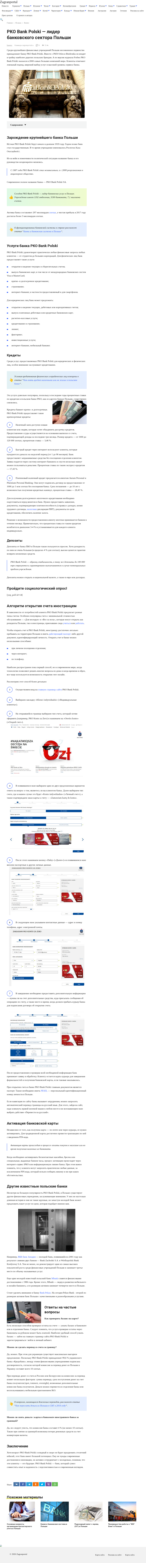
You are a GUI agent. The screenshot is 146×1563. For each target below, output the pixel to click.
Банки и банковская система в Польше (42, 231)
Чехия (46, 6)
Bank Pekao (45, 1292)
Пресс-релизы (7, 15)
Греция (82, 6)
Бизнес (9, 45)
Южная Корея (79, 11)
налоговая (32, 509)
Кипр (110, 6)
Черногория (56, 11)
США (17, 11)
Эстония (123, 11)
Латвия (36, 11)
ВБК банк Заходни (27, 1257)
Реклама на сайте (137, 11)
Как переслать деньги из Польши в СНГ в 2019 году (41, 1405)
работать (80, 623)
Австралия (102, 11)
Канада (67, 11)
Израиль (92, 6)
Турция (132, 6)
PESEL (44, 1090)
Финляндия (6, 11)
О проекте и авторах (24, 15)
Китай (45, 11)
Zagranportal (8, 2)
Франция (26, 11)
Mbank (54, 1278)
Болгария (55, 6)
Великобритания (69, 6)
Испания (36, 6)
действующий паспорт (60, 634)
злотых (52, 212)
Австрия (113, 11)
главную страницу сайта (50, 689)
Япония (91, 11)
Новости (5, 6)
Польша (26, 6)
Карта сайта (99, 1555)
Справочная (121, 6)
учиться (67, 623)
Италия (102, 6)
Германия (16, 6)
